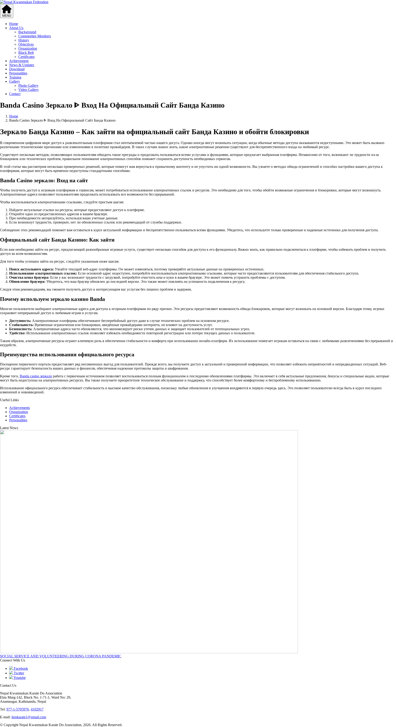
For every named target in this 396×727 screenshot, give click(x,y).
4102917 (37, 709)
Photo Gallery (28, 85)
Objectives (26, 44)
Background (27, 32)
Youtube (19, 678)
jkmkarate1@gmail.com (28, 717)
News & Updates (21, 65)
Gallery (14, 81)
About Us (16, 28)
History (23, 40)
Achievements (19, 408)
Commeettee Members (34, 36)
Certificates (26, 57)
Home (13, 24)
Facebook (20, 668)
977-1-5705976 (17, 709)
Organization (27, 48)
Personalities (18, 73)
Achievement (18, 61)
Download (17, 69)
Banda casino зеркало (36, 376)
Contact (14, 94)
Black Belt (26, 52)
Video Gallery (28, 90)
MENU (6, 15)
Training (15, 77)
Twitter (18, 673)
